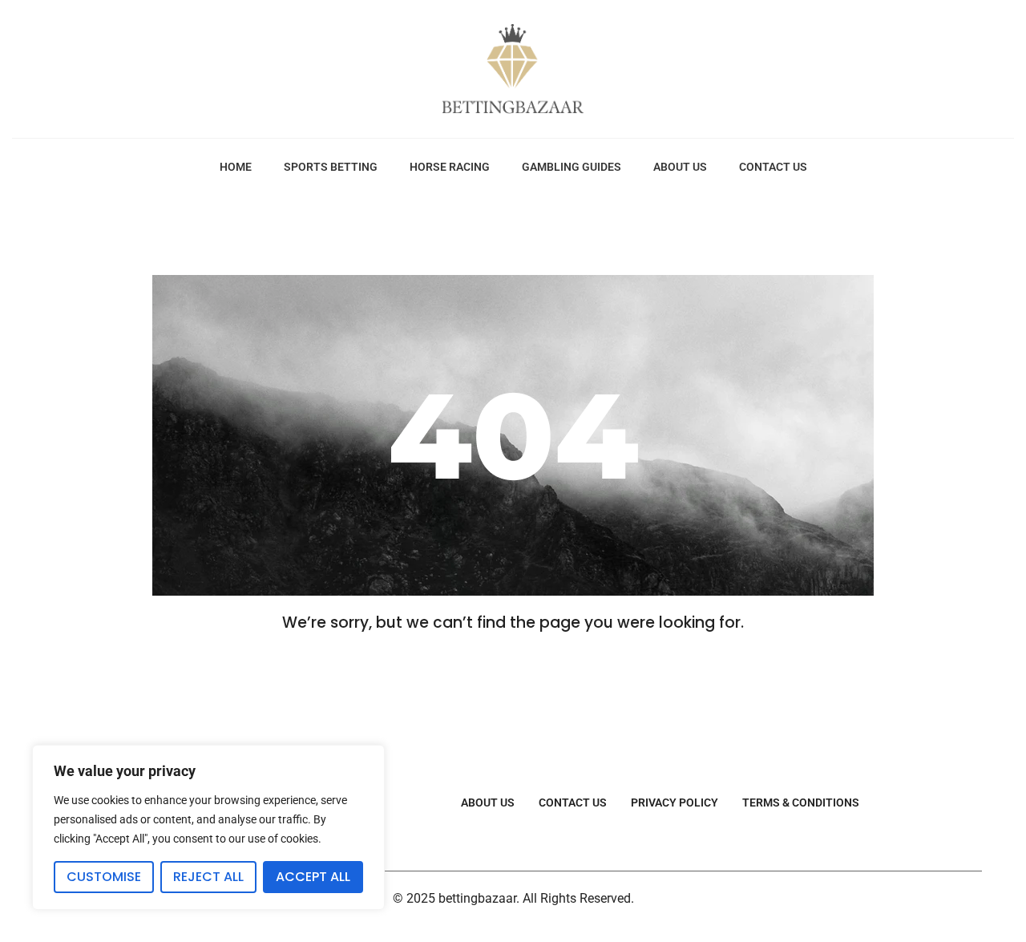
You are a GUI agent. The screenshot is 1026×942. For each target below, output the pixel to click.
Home (236, 166)
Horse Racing (450, 166)
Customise (104, 876)
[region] (208, 827)
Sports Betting (331, 166)
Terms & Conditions (800, 802)
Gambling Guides (571, 166)
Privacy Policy (674, 802)
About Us (680, 166)
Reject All (208, 876)
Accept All (313, 876)
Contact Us (773, 166)
